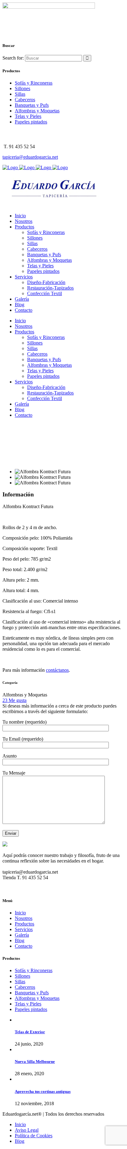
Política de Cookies (33, 1135)
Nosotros (23, 918)
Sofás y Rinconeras (33, 83)
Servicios (24, 929)
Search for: (13, 58)
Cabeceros (25, 99)
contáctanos (57, 670)
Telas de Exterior (30, 1032)
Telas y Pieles (28, 116)
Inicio (20, 912)
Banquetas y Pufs (32, 105)
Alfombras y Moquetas (37, 110)
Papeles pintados (31, 121)
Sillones (22, 88)
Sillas (20, 94)
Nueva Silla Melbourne (35, 1061)
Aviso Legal (27, 1130)
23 (14, 700)
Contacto (23, 946)
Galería (22, 935)
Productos (24, 923)
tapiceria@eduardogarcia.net (30, 157)
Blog (19, 940)
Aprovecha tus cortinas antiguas (43, 1091)
